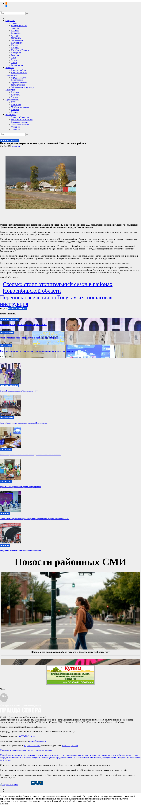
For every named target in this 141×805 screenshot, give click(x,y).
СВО (13, 57)
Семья (14, 60)
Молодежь (16, 38)
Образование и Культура (22, 87)
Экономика (11, 114)
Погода (14, 45)
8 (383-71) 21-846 (70, 745)
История (15, 30)
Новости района (18, 70)
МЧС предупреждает (21, 107)
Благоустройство (19, 25)
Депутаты (15, 95)
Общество (10, 20)
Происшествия (12, 99)
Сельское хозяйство (20, 124)
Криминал (16, 104)
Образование (17, 40)
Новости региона (19, 72)
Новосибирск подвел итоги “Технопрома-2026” (23, 324)
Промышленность (19, 122)
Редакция (15, 146)
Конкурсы (16, 33)
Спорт (14, 62)
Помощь (15, 48)
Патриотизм (16, 43)
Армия (14, 23)
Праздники (16, 53)
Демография (17, 80)
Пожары (15, 109)
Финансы (15, 127)
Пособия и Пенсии (20, 50)
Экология (15, 129)
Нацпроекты (11, 75)
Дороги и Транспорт (20, 117)
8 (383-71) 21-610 (27, 736)
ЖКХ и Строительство (21, 119)
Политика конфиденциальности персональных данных (26, 750)
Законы (14, 97)
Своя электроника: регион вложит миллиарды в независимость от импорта (38, 351)
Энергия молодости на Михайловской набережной (20, 550)
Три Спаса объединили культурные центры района (20, 487)
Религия (15, 55)
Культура (15, 35)
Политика (10, 90)
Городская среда (18, 77)
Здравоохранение (19, 82)
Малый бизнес (18, 85)
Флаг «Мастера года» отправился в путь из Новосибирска (29, 338)
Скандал (15, 112)
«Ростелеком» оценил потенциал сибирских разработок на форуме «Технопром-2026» (34, 519)
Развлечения (17, 65)
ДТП (13, 102)
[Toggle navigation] (1, 11)
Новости (10, 67)
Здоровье (15, 28)
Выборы (15, 92)
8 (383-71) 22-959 (32, 745)
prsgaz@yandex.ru (37, 741)
